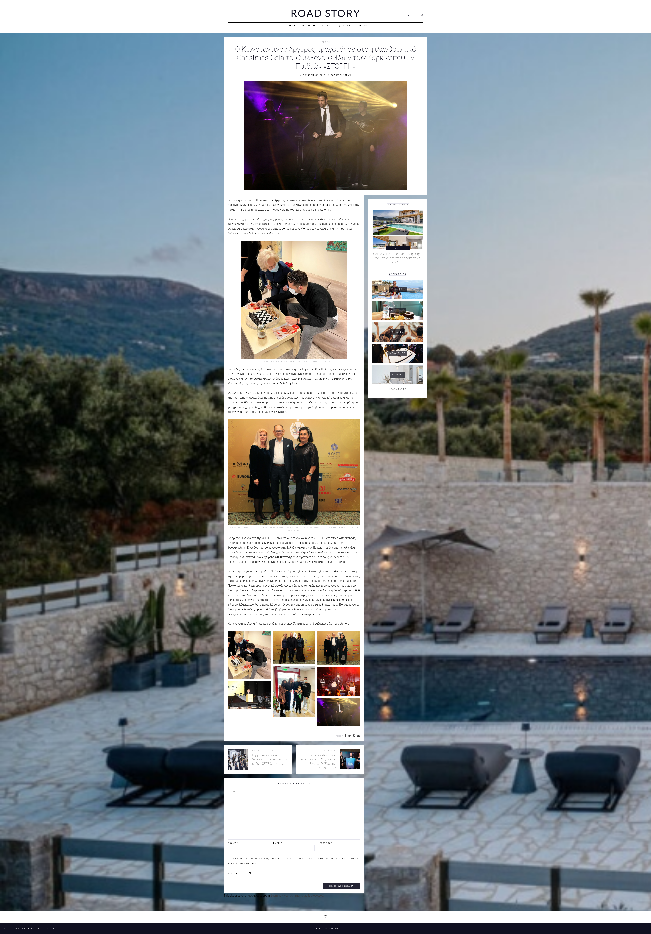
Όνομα (233, 843)
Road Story (325, 13)
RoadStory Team (341, 75)
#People (362, 25)
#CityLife (289, 25)
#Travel (327, 25)
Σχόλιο (233, 791)
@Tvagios (345, 25)
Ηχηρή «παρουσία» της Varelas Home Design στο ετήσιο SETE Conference (269, 759)
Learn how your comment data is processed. (297, 895)
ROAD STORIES (397, 389)
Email (277, 843)
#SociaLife (308, 25)
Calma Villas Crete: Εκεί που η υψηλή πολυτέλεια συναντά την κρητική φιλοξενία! (397, 258)
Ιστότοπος (325, 843)
